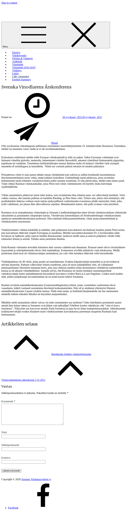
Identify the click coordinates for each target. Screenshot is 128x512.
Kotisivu (5, 457)
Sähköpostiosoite (10, 445)
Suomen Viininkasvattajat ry (36, 479)
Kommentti (8, 401)
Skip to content (9, 2)
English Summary (21, 79)
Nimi (4, 432)
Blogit (54, 143)
